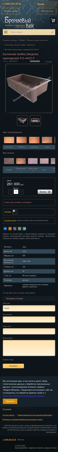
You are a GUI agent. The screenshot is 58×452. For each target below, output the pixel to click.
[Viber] (14, 228)
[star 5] (29, 359)
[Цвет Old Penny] (21, 140)
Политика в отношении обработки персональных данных (23, 419)
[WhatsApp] (19, 228)
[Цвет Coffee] (47, 140)
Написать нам (47, 11)
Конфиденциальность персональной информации (35, 415)
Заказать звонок (11, 11)
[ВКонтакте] (5, 228)
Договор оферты (8, 415)
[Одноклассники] (10, 228)
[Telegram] (24, 228)
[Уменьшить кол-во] (21, 192)
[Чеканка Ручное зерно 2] (33, 161)
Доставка (7, 212)
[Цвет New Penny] (9, 140)
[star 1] (16, 359)
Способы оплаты (10, 220)
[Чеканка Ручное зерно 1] (21, 161)
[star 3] (23, 359)
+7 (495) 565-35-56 (11, 4)
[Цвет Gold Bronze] (34, 140)
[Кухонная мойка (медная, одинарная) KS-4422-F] (29, 88)
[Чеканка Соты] (44, 161)
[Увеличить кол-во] (10, 192)
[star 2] (20, 359)
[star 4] (26, 359)
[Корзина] (53, 20)
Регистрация (7, 409)
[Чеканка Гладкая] (9, 161)
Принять (10, 401)
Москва (40, 4)
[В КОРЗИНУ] (45, 192)
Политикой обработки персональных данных (23, 396)
